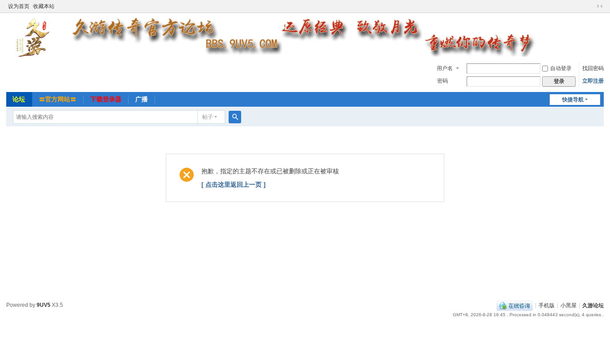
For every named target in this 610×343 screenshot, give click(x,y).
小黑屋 (568, 305)
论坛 (19, 99)
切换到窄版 (600, 6)
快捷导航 (573, 99)
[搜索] (235, 117)
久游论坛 (593, 305)
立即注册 (593, 81)
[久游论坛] (301, 36)
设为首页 (18, 6)
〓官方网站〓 (57, 99)
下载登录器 (105, 99)
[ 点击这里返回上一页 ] (233, 184)
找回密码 (593, 68)
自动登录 (561, 68)
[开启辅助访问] (591, 6)
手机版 (547, 305)
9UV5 (43, 305)
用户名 (445, 68)
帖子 (207, 117)
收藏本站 (43, 6)
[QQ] (515, 305)
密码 (442, 81)
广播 (141, 99)
